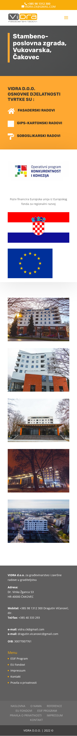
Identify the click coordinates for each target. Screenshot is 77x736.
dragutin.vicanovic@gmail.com (38, 634)
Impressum (17, 670)
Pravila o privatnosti (23, 682)
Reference (54, 706)
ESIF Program (19, 658)
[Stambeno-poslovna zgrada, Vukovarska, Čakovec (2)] (38, 391)
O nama (36, 706)
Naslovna (18, 706)
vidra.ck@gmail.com (31, 629)
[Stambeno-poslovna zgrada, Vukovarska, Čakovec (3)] (38, 442)
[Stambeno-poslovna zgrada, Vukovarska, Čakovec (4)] (38, 492)
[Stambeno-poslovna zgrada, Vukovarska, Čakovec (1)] (38, 341)
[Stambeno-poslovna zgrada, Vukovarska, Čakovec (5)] (38, 543)
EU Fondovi (17, 664)
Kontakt (15, 676)
